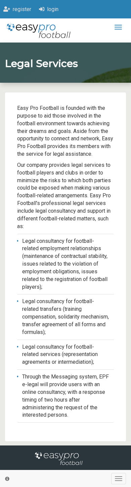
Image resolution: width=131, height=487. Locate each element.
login (51, 9)
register (20, 9)
